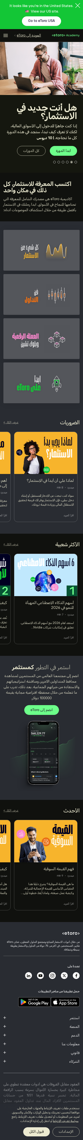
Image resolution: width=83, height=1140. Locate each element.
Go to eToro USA (41, 21)
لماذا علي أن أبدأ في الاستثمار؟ (50, 480)
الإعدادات (66, 1132)
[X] (64, 975)
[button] (75, 162)
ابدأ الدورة (63, 151)
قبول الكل (36, 1132)
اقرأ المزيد (69, 515)
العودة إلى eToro (29, 35)
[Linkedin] (28, 975)
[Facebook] (76, 975)
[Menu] (5, 35)
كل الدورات (31, 151)
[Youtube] (40, 975)
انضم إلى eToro (41, 710)
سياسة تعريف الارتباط (66, 1121)
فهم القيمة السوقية (59, 869)
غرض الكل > (11, 422)
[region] (41, 1122)
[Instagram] (52, 975)
